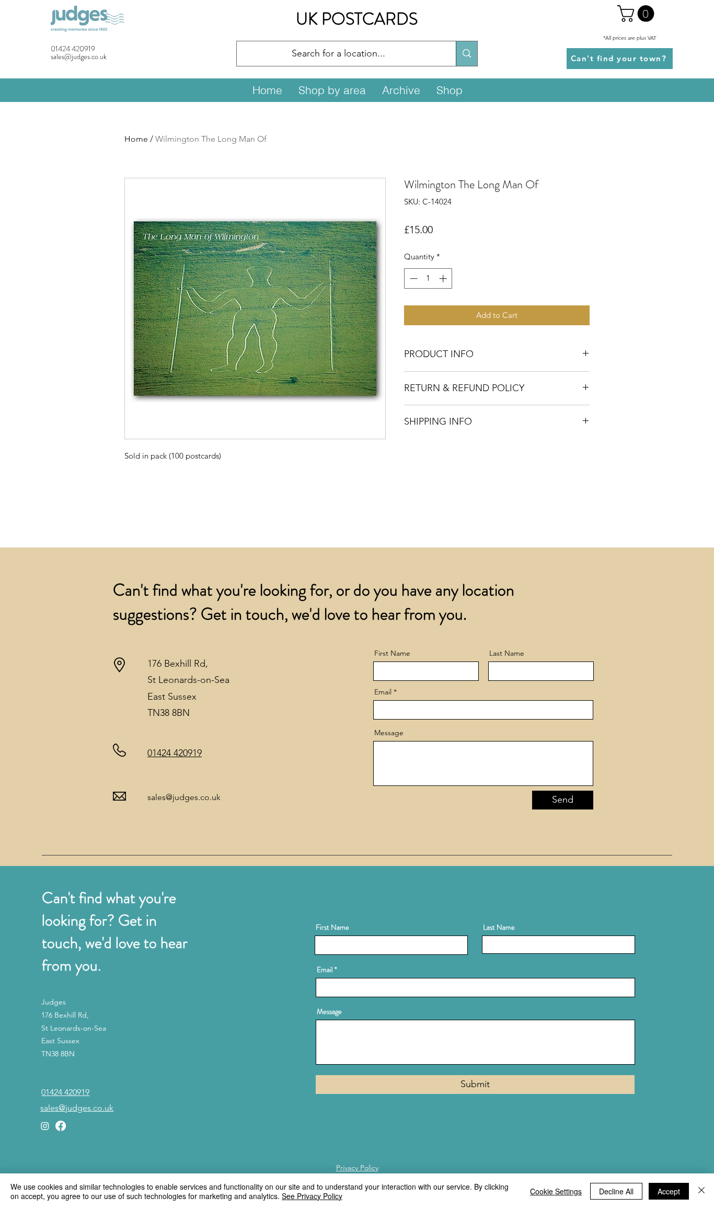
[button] (637, 13)
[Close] (701, 1191)
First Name (392, 653)
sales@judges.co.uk (184, 797)
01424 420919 (73, 48)
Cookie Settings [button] (556, 1191)
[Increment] (444, 278)
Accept (669, 1191)
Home (136, 139)
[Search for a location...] (466, 53)
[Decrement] (413, 278)
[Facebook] (60, 1126)
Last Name (506, 653)
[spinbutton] (428, 278)
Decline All (616, 1191)
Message (389, 732)
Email (382, 691)
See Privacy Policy (312, 1196)
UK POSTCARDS (357, 19)
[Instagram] (45, 1126)
